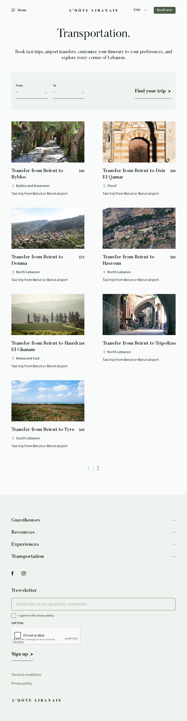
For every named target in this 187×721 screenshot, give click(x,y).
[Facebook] (12, 573)
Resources (23, 532)
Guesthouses (25, 520)
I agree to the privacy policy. (36, 616)
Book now (164, 10)
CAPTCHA (17, 623)
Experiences (25, 544)
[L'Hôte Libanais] (93, 10)
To (54, 85)
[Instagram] (23, 573)
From (19, 85)
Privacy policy (21, 683)
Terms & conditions (26, 674)
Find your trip (150, 91)
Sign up (20, 654)
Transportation (27, 556)
